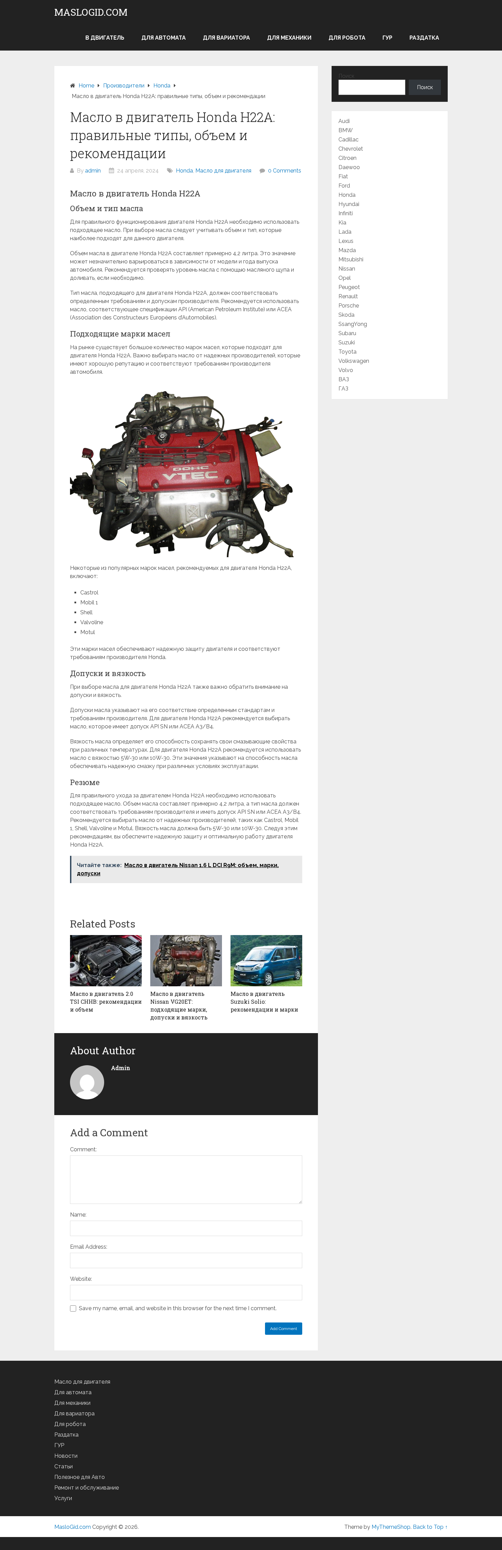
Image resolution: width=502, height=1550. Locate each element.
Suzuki (346, 342)
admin (93, 170)
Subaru (347, 333)
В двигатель (104, 38)
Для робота (347, 38)
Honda (184, 170)
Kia (342, 222)
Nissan (346, 268)
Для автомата (163, 38)
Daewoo (349, 167)
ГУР (387, 38)
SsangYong (352, 324)
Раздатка (424, 38)
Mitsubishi (350, 259)
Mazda (347, 250)
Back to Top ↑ (430, 1527)
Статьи (63, 1466)
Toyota (347, 351)
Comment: (83, 1149)
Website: (81, 1279)
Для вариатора (226, 38)
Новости (66, 1456)
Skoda (346, 315)
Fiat (343, 176)
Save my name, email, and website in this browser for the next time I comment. (178, 1308)
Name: (78, 1214)
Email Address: (88, 1247)
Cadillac (348, 139)
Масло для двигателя (223, 170)
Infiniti (345, 213)
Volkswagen (353, 361)
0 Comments (284, 170)
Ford (344, 185)
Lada (344, 232)
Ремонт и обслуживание (86, 1487)
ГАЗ (343, 388)
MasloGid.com (90, 12)
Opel (344, 278)
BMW (345, 130)
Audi (344, 121)
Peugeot (349, 287)
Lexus (345, 241)
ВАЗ (343, 379)
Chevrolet (350, 149)
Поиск (346, 76)
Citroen (347, 158)
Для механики (289, 38)
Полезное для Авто (79, 1477)
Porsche (348, 305)
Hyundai (348, 204)
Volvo (345, 370)
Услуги (63, 1498)
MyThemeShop (391, 1527)
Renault (348, 296)
